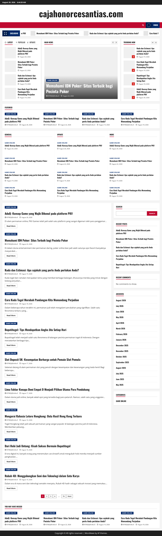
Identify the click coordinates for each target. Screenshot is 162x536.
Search (119, 206)
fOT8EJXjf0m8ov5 (53, 96)
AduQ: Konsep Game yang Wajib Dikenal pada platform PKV (10, 52)
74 (64, 496)
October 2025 (121, 356)
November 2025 (122, 351)
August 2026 (121, 300)
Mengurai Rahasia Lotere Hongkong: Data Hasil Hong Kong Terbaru (43, 416)
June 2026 (120, 311)
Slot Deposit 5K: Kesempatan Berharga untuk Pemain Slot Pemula (42, 359)
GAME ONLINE (52, 80)
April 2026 (120, 323)
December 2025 (122, 345)
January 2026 (121, 339)
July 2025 (119, 373)
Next (70, 496)
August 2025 (121, 368)
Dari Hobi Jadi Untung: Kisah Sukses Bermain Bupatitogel (38, 446)
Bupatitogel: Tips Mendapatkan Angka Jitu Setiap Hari (129, 79)
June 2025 (120, 379)
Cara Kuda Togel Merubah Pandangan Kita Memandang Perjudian (10, 93)
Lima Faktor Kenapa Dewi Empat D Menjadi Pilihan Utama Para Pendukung (47, 389)
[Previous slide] (112, 42)
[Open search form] (143, 25)
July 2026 (119, 306)
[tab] (10, 43)
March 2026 (120, 328)
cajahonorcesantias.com (81, 13)
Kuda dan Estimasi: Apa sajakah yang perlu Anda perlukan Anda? (106, 33)
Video (155, 25)
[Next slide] (116, 42)
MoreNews (89, 533)
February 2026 (121, 334)
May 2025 (119, 384)
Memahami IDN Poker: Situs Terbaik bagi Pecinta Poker (50, 33)
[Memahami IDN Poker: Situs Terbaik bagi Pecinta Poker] (81, 73)
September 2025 (122, 362)
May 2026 (119, 317)
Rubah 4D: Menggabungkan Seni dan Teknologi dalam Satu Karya (42, 476)
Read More (12, 226)
